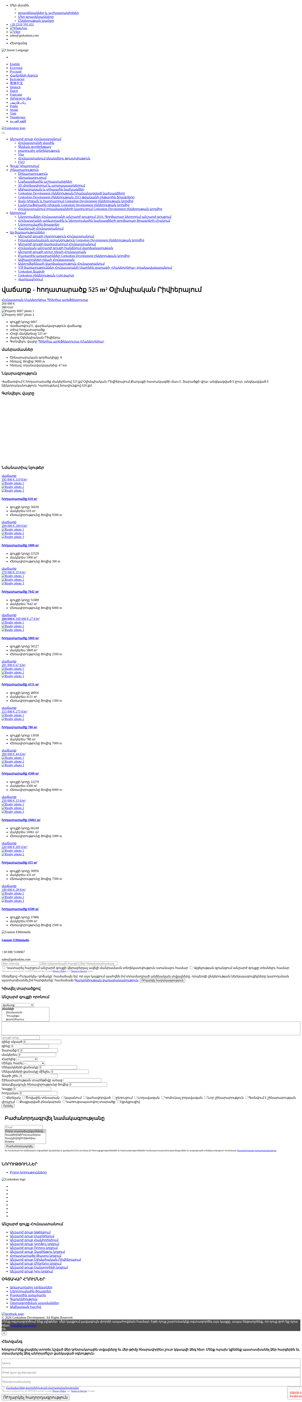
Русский (16, 71)
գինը (6, 1046)
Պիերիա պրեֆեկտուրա (67, 300)
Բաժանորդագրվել (19, 1146)
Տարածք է (10, 1050)
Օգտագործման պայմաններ (34, 1303)
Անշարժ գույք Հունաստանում (35, 139)
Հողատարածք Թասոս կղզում (35, 1255)
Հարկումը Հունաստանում (40, 228)
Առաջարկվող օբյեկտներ (31, 1287)
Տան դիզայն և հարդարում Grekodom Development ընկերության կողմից (75, 201)
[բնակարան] (25, 1012)
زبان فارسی (18, 102)
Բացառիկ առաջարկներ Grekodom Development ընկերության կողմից (74, 256)
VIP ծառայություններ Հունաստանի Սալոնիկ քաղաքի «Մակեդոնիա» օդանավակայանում (95, 267)
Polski (14, 106)
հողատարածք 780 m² (19, 727)
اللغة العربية (18, 121)
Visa (21, 154)
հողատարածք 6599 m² (20, 909)
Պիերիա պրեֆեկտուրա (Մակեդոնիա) (71, 341)
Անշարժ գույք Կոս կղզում (31, 1271)
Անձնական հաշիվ (25, 1307)
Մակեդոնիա (35, 300)
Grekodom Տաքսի (31, 271)
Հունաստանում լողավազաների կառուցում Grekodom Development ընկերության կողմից (90, 209)
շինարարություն (24, 170)
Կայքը (7, 1089)
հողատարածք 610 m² (19, 499)
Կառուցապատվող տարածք (90, 1101)
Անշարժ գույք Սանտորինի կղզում (39, 1267)
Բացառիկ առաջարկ (28, 1295)
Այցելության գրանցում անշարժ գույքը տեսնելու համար (241, 968)
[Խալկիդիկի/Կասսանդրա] (25, 1135)
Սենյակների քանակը (20, 1067)
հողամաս (10, 1093)
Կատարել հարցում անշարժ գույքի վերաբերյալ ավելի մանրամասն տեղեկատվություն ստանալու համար (97, 968)
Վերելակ (13, 1097)
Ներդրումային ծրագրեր (38, 224)
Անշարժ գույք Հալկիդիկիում (34, 1240)
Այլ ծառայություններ (27, 232)
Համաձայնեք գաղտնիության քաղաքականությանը (42, 1387)
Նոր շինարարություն (225, 1097)
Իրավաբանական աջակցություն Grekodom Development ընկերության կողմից (81, 240)
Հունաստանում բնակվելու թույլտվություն (54, 158)
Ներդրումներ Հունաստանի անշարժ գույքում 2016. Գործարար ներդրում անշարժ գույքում (94, 216)
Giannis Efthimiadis (15, 940)
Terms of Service (79, 971)
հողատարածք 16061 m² (21, 820)
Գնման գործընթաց (34, 147)
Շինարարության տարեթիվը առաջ (32, 1080)
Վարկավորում (30, 279)
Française (16, 94)
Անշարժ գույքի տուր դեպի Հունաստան (52, 252)
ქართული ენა (20, 98)
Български (17, 79)
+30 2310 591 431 (22, 24)
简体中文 (16, 83)
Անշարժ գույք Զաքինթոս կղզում (37, 1251)
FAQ (21, 162)
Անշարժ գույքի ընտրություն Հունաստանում (56, 236)
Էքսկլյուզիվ (130, 1101)
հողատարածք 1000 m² (20, 545)
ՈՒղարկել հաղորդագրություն (162, 980)
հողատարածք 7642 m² (20, 591)
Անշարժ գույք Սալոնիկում (32, 1236)
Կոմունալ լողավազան (184, 1097)
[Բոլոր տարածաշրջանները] (25, 1131)
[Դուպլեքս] (25, 1016)
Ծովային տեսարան (42, 1097)
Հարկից (8, 1059)
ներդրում (18, 213)
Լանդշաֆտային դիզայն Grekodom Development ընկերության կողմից (73, 205)
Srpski (14, 110)
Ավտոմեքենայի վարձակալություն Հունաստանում (61, 263)
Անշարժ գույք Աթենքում (30, 1232)
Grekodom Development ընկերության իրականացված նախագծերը (71, 193)
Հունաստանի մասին (36, 143)
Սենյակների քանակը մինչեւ (26, 1071)
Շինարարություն (33, 173)
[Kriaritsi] (25, 1142)
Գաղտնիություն (23, 1299)
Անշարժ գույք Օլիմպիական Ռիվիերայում (45, 1259)
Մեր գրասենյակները (36, 17)
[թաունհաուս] (25, 1019)
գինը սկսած (12, 1041)
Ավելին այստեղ (24, 1325)
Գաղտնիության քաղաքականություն (106, 980)
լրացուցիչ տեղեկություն (39, 150)
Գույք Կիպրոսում (24, 166)
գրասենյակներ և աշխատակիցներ (48, 13)
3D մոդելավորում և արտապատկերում (51, 185)
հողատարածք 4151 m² (20, 684)
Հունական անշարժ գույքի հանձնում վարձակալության (65, 248)
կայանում (73, 1097)
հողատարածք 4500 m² (20, 773)
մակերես (9, 1054)
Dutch (14, 91)
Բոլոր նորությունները (28, 1172)
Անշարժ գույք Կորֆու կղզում (34, 1244)
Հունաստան (13, 300)
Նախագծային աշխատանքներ (45, 181)
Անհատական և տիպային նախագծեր (51, 189)
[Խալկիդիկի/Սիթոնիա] (25, 1138)
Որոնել (8, 1105)
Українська (17, 117)
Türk (13, 113)
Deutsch (15, 87)
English (15, 64)
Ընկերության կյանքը (36, 20)
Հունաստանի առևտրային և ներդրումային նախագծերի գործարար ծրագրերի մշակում (94, 220)
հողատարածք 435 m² (19, 862)
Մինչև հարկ (12, 1063)
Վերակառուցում (32, 177)
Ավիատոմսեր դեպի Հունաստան (46, 259)
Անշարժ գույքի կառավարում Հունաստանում (57, 244)
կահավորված (98, 1097)
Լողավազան (149, 1097)
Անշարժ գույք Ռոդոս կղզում (34, 1248)
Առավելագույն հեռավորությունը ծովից (35, 1084)
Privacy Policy (59, 971)
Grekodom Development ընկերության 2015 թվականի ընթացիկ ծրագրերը (76, 197)
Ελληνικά (16, 68)
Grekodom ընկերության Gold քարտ (46, 275)
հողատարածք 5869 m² (20, 638)
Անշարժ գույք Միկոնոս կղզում (35, 1263)
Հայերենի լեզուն (24, 75)
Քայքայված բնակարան (40, 1101)
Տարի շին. (10, 1076)
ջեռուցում (124, 1097)
